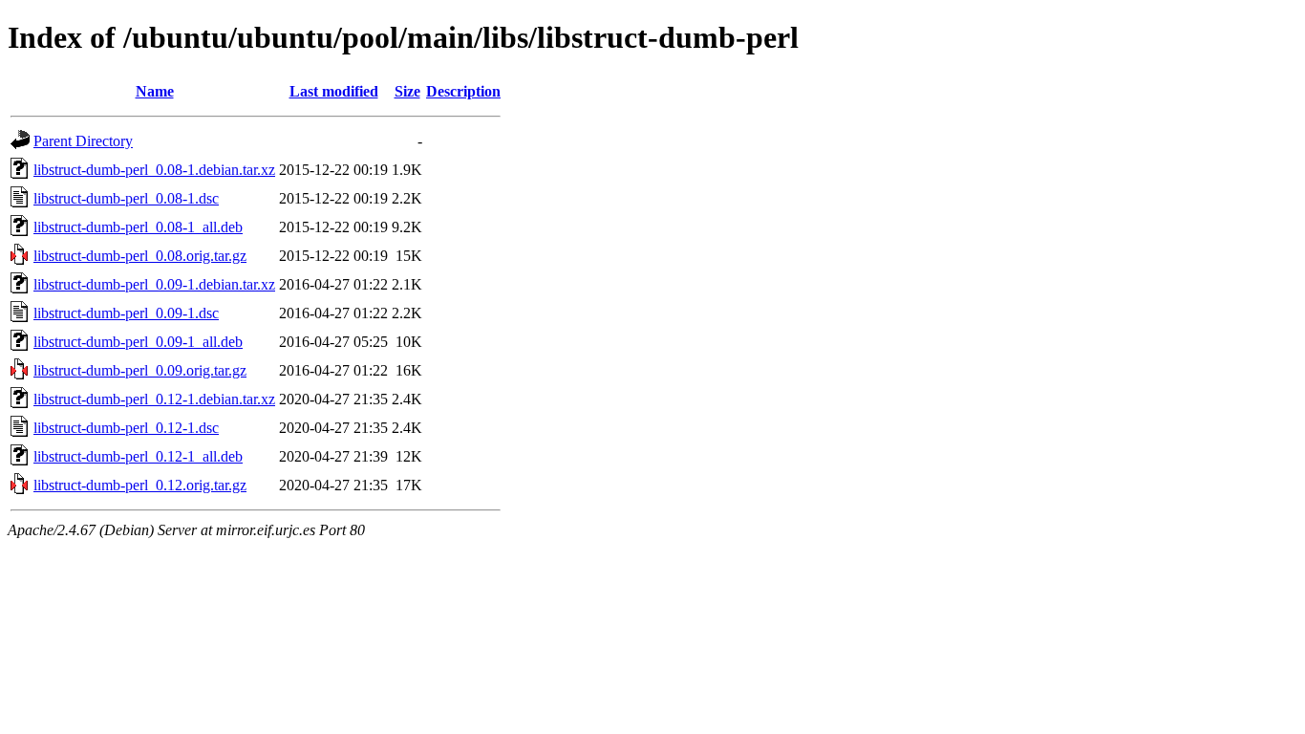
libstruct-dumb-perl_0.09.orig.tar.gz (139, 370)
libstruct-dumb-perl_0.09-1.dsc (126, 313)
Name (155, 91)
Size (407, 91)
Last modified (333, 91)
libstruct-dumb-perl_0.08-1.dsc (126, 198)
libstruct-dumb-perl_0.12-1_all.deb (138, 456)
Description (463, 91)
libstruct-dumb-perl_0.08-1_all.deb (138, 227)
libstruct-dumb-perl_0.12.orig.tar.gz (139, 485)
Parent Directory (83, 141)
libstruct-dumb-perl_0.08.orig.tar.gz (139, 256)
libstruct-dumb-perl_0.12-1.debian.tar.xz (154, 399)
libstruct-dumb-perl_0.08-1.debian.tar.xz (154, 170)
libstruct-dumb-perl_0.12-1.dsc (126, 428)
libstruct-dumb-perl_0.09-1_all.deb (138, 342)
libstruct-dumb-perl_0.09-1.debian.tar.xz (154, 284)
